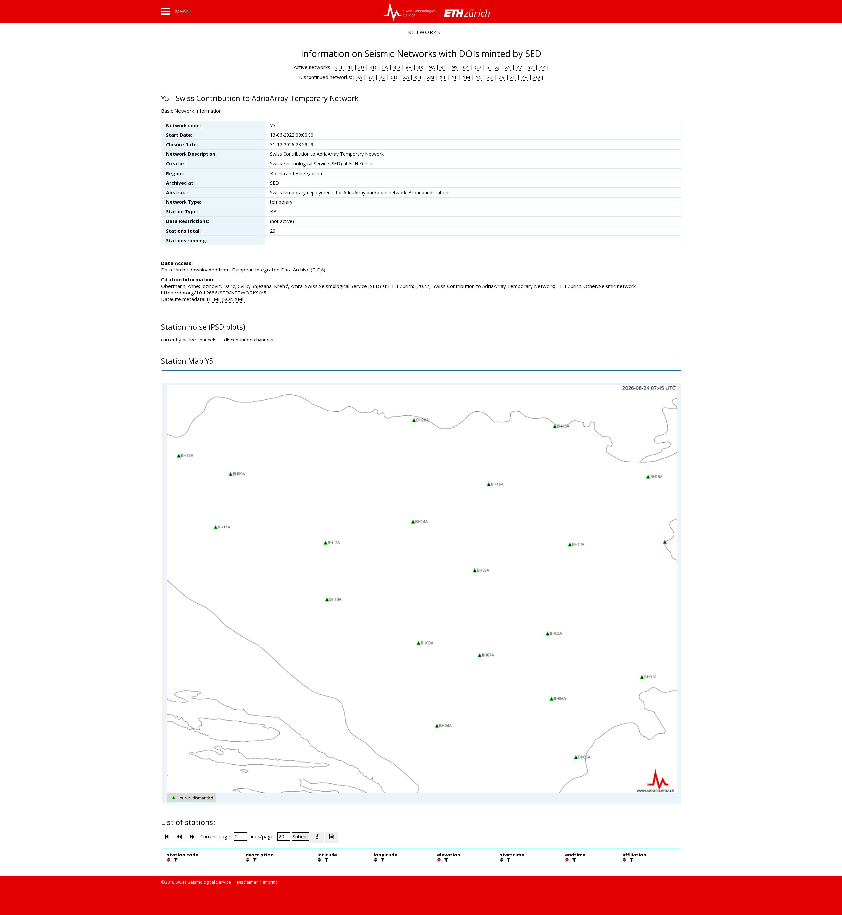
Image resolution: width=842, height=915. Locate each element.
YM (466, 77)
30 (361, 67)
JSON (228, 299)
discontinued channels (248, 339)
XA (406, 77)
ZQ (536, 77)
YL (454, 77)
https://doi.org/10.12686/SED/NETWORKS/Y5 (213, 292)
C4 (466, 67)
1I (350, 67)
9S (455, 67)
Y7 (519, 67)
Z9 (502, 77)
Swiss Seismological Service (203, 882)
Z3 (490, 77)
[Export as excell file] (317, 837)
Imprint (270, 882)
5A (385, 67)
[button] (176, 11)
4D (373, 67)
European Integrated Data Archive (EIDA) (278, 269)
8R (409, 67)
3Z (371, 77)
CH (339, 67)
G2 (478, 67)
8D (396, 67)
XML (240, 299)
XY (508, 67)
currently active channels (189, 339)
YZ (531, 67)
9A (431, 67)
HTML (214, 299)
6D (394, 77)
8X (420, 67)
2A (359, 77)
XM (430, 77)
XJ (497, 67)
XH (417, 77)
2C (382, 77)
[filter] (175, 859)
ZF (513, 77)
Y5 (479, 77)
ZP (524, 77)
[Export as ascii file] (331, 837)
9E (442, 67)
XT (443, 77)
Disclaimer (247, 882)
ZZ (542, 67)
